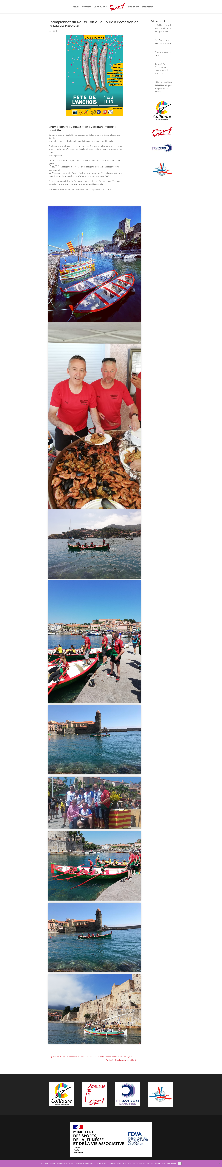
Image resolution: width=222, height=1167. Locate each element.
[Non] (219, 1164)
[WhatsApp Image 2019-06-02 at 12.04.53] (94, 900)
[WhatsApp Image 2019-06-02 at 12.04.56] (94, 702)
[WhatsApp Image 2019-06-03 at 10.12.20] (94, 774)
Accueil (76, 7)
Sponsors (86, 7)
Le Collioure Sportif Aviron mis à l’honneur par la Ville (163, 28)
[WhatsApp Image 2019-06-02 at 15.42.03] (94, 507)
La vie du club (100, 7)
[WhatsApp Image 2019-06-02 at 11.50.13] (94, 578)
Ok (180, 1163)
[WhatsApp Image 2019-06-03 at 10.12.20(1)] (94, 971)
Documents (147, 7)
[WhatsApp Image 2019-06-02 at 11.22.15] (94, 1043)
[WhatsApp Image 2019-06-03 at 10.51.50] (94, 828)
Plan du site (133, 7)
